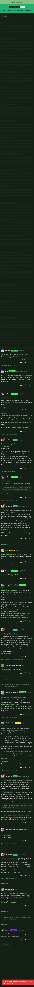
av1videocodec (8, 792)
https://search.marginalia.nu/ (10, 590)
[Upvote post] (21, 363)
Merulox (6, 408)
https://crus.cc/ (8, 902)
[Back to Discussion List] (2, 2)
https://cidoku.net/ (7, 870)
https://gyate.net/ (7, 597)
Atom (5, 575)
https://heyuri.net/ (7, 613)
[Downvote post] (26, 363)
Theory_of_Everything (10, 634)
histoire (6, 761)
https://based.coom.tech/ (9, 554)
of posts (16, 2)
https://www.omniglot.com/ (10, 704)
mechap (6, 354)
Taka (5, 413)
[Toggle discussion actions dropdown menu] (32, 2)
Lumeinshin (7, 398)
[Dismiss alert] (12, 983)
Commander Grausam (10, 780)
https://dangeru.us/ (7, 607)
